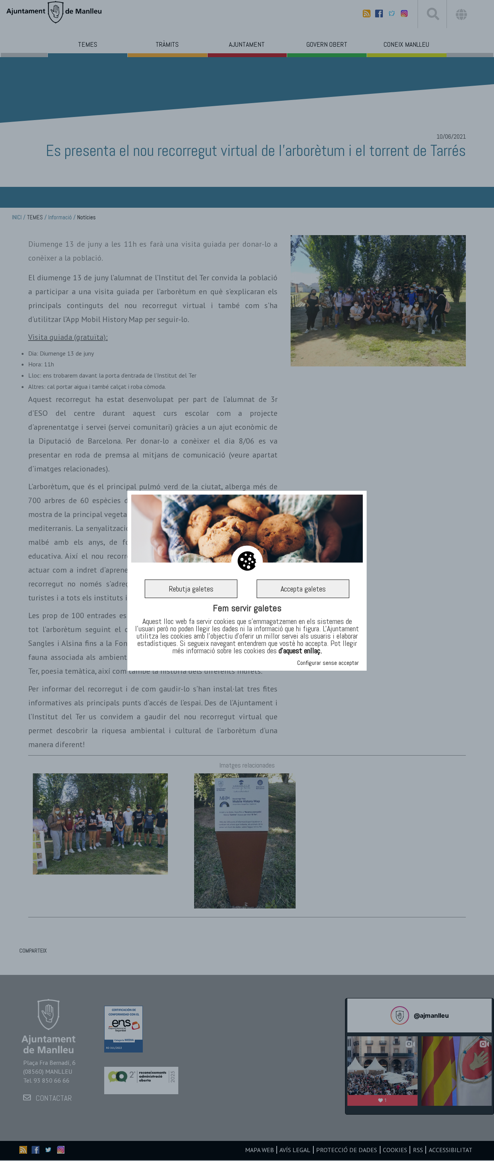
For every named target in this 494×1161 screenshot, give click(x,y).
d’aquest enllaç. (300, 651)
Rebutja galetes (191, 588)
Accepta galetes (303, 588)
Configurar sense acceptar (328, 663)
